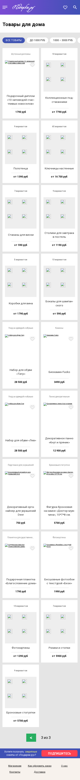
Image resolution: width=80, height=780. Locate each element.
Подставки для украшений (21, 465)
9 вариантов (20, 126)
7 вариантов (20, 191)
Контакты (14, 772)
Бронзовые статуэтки (59, 465)
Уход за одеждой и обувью (20, 328)
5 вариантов (20, 260)
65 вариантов (59, 126)
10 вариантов (59, 54)
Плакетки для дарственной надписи (22, 537)
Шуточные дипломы (21, 54)
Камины (59, 328)
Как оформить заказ (39, 766)
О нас (64, 766)
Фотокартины (59, 537)
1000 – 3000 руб (63, 40)
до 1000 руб (37, 40)
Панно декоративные (59, 396)
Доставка (39, 772)
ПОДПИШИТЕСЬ (59, 753)
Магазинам (14, 766)
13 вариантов (59, 260)
